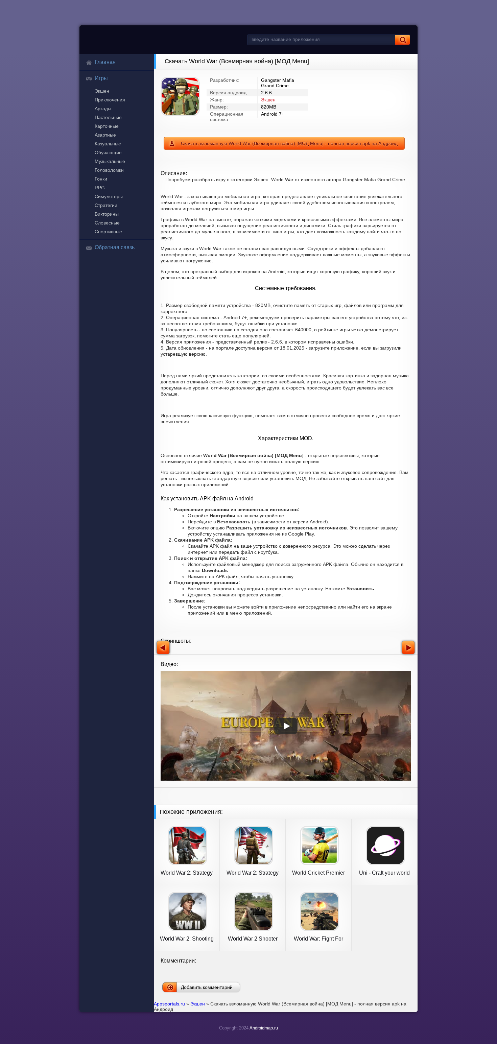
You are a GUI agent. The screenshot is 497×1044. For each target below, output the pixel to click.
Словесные (107, 223)
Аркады (103, 108)
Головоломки (109, 170)
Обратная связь (115, 247)
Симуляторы (109, 196)
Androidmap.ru (264, 1027)
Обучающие (108, 152)
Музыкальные (110, 161)
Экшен (102, 91)
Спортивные (108, 231)
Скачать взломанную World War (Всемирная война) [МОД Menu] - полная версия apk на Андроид (289, 143)
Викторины (107, 214)
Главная (105, 62)
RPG (100, 187)
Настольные (108, 117)
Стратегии (106, 205)
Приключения (110, 99)
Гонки (101, 179)
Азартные (105, 135)
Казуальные (108, 143)
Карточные (107, 126)
